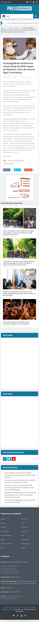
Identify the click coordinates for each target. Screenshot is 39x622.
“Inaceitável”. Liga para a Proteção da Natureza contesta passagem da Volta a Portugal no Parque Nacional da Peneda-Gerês (19, 263)
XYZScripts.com (29, 621)
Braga (23, 523)
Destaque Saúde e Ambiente (16, 160)
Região (3, 539)
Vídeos (23, 548)
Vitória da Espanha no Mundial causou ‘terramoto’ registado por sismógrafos (16, 323)
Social (2, 548)
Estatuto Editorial (30, 609)
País (22, 535)
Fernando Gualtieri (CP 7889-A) (15, 76)
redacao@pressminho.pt (9, 571)
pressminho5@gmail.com (9, 566)
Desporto (3, 527)
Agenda (3, 519)
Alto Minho (24, 519)
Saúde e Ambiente (6, 543)
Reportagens (25, 539)
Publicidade (19, 611)
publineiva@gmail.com (8, 598)
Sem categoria (25, 543)
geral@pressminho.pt (8, 568)
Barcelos (3, 523)
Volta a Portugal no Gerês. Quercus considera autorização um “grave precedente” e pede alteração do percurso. (18, 232)
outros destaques (9, 163)
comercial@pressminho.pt (9, 573)
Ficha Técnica (18, 609)
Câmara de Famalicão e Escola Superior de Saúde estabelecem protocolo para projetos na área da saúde (19, 293)
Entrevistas (24, 527)
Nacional (24, 531)
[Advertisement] (19, 363)
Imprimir (27, 77)
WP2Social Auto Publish (12, 621)
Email (34, 77)
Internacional (5, 531)
